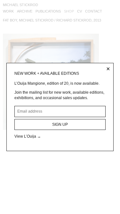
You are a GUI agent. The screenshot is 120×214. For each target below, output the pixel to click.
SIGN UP (60, 124)
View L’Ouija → (27, 136)
